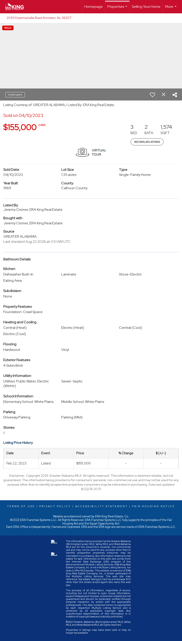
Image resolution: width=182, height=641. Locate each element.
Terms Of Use (21, 506)
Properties (117, 8)
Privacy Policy (55, 506)
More (171, 8)
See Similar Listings (147, 141)
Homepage (93, 6)
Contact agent (15, 94)
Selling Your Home (146, 6)
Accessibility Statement (101, 506)
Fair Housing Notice (153, 506)
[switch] (152, 94)
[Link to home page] (16, 6)
